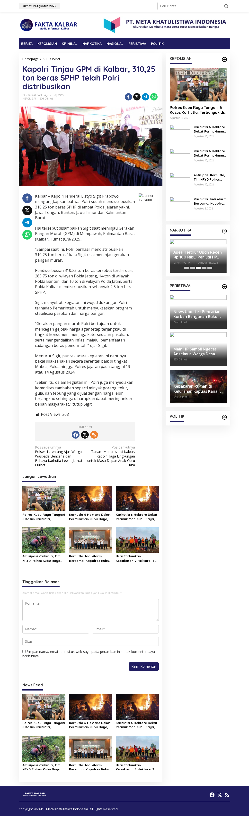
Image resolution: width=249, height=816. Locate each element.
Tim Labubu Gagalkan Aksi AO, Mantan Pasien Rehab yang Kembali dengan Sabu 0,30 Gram (198, 255)
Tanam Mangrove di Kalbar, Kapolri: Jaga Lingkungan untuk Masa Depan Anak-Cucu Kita (111, 456)
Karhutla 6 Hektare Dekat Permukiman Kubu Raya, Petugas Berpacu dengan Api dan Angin (90, 517)
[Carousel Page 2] (192, 268)
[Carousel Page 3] (198, 268)
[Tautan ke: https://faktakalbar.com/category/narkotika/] (224, 231)
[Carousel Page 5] (209, 268)
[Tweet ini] (137, 96)
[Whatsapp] (154, 96)
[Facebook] (76, 435)
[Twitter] (85, 435)
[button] (226, 6)
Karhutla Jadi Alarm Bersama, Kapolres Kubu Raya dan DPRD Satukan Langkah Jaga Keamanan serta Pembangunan (90, 558)
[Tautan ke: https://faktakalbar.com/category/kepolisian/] (224, 59)
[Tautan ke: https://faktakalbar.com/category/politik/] (224, 417)
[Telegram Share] (145, 96)
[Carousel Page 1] (186, 268)
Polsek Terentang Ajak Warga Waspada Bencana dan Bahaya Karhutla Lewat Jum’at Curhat (58, 456)
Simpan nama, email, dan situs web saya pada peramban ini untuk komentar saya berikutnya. (88, 653)
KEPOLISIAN (29, 98)
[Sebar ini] (128, 96)
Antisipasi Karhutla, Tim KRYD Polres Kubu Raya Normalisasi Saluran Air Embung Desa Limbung (41, 558)
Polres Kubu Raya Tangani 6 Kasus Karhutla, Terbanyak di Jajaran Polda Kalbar (43, 517)
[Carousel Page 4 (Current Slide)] (204, 268)
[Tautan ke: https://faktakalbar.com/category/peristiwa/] (224, 287)
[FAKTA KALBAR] (49, 24)
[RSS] (94, 435)
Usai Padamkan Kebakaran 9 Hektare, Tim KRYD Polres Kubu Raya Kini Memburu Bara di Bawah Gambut (137, 558)
